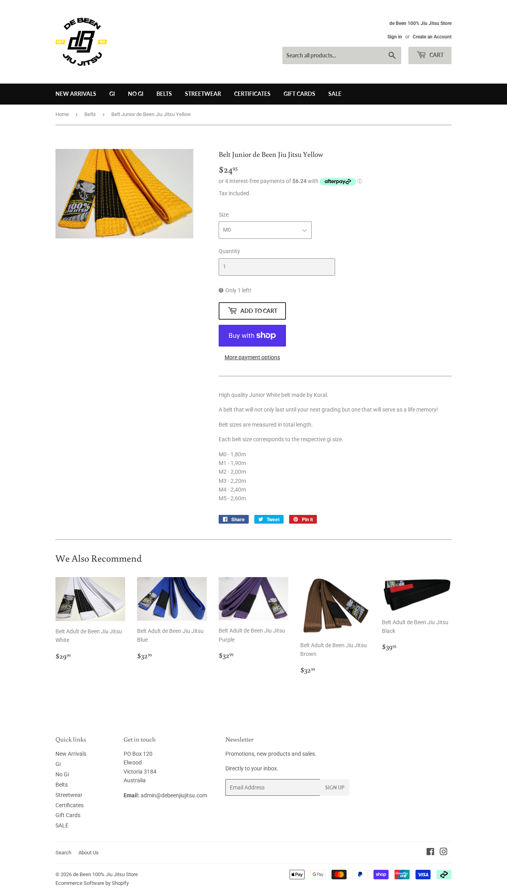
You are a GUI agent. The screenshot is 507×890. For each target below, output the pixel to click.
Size (224, 215)
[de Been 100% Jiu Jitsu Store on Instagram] (444, 853)
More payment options (252, 357)
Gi (112, 93)
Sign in (394, 37)
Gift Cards (299, 93)
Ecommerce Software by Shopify (92, 883)
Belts (164, 93)
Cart (436, 54)
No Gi (135, 93)
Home (62, 114)
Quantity (229, 251)
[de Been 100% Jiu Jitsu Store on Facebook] (430, 853)
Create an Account (432, 37)
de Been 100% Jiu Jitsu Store (105, 874)
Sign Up (334, 788)
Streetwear (203, 93)
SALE (334, 93)
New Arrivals (75, 93)
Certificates (252, 93)
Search (63, 853)
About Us (88, 853)
